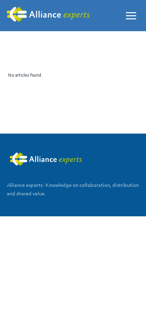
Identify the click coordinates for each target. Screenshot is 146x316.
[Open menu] (131, 15)
